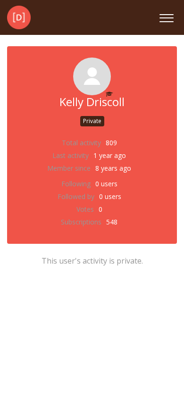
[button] (166, 17)
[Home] (19, 17)
